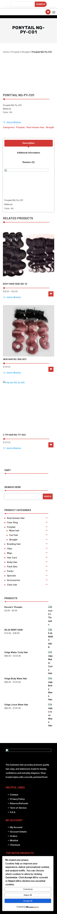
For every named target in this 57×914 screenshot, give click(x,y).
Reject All (28, 895)
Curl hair (13, 535)
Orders (13, 836)
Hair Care (12, 557)
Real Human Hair (35, 127)
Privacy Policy (17, 799)
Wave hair (14, 530)
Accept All (27, 901)
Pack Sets (12, 566)
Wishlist (14, 840)
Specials (11, 575)
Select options (50, 293)
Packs (10, 571)
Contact (14, 794)
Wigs (9, 553)
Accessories (13, 580)
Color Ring (12, 522)
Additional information (28, 152)
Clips (9, 548)
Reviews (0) (29, 162)
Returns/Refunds (19, 803)
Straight (25, 52)
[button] (12, 122)
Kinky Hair (12, 562)
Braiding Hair (14, 544)
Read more (50, 369)
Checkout (15, 845)
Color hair (12, 584)
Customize (28, 889)
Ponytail (15, 52)
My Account (16, 827)
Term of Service (18, 808)
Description (28, 143)
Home (6, 52)
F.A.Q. (13, 812)
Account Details (18, 831)
